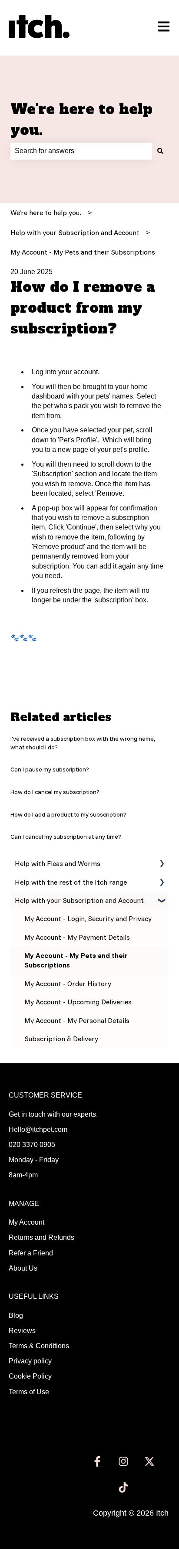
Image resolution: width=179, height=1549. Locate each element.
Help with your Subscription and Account (74, 232)
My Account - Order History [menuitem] (67, 983)
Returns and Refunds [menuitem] (41, 1237)
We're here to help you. (81, 120)
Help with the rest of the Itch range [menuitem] (71, 882)
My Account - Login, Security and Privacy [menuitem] (88, 918)
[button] (162, 864)
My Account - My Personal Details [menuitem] (76, 1020)
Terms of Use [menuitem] (29, 1391)
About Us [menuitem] (23, 1268)
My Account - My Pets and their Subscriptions (82, 252)
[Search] (160, 151)
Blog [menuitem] (16, 1315)
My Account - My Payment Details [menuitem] (77, 937)
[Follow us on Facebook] (97, 1461)
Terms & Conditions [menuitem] (39, 1346)
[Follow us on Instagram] (123, 1461)
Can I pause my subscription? (49, 769)
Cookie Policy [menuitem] (30, 1376)
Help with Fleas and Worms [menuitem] (57, 863)
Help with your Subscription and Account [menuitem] (79, 900)
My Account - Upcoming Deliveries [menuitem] (78, 1001)
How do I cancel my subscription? (54, 792)
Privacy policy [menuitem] (30, 1361)
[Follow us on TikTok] (123, 1487)
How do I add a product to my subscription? (68, 814)
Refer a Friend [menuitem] (31, 1253)
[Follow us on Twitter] (149, 1461)
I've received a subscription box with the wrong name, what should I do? (82, 743)
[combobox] (81, 151)
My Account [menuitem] (26, 1222)
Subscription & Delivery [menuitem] (61, 1038)
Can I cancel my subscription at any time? (65, 836)
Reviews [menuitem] (22, 1330)
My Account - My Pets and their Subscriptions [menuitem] (76, 960)
